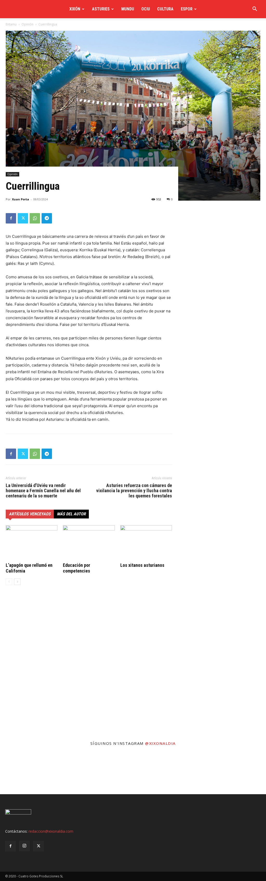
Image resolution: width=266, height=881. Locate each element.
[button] (254, 9)
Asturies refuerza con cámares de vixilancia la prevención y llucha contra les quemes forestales (134, 490)
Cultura (165, 8)
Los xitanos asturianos (142, 565)
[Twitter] (23, 218)
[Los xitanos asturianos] (146, 543)
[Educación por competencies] (89, 543)
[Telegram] (47, 218)
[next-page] (17, 581)
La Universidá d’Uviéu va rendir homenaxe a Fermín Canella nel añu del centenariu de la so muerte (43, 490)
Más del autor (71, 513)
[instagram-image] (22, 772)
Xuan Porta (20, 199)
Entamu (11, 24)
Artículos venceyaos (30, 513)
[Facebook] (11, 218)
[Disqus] (89, 668)
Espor (186, 8)
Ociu (145, 8)
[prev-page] (9, 581)
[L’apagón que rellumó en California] (31, 543)
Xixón (74, 8)
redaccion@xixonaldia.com (51, 831)
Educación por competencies (76, 568)
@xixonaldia (160, 743)
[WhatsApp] (35, 218)
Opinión (28, 24)
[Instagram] (24, 846)
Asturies (101, 8)
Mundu (127, 8)
